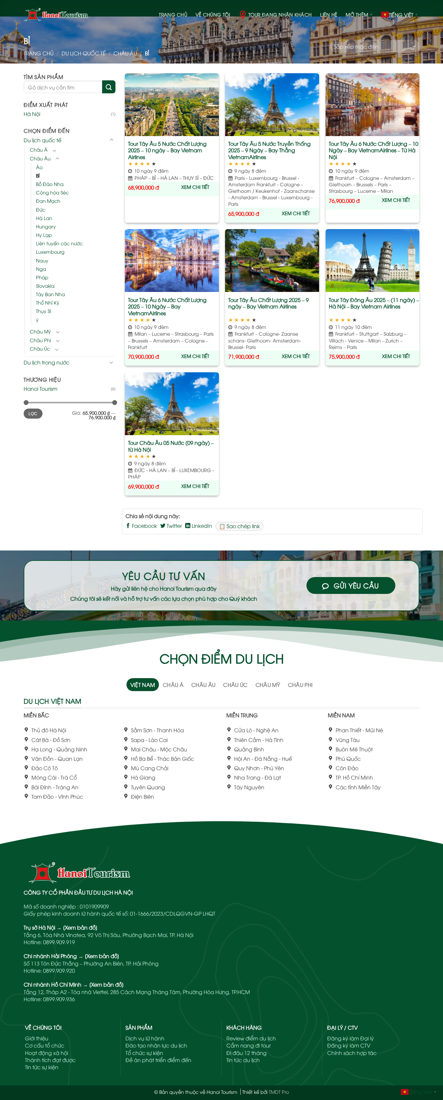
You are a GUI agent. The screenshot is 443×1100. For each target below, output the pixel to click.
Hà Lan (44, 217)
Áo (39, 167)
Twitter (173, 525)
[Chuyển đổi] (111, 140)
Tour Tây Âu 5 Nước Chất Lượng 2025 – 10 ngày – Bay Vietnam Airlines (167, 150)
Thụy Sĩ (43, 311)
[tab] (142, 684)
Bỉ (38, 175)
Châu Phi (40, 340)
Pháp (42, 277)
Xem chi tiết (195, 187)
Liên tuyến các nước (59, 243)
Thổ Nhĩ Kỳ (47, 302)
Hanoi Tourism (40, 388)
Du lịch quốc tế (84, 53)
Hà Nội (32, 113)
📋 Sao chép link (239, 525)
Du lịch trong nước (46, 362)
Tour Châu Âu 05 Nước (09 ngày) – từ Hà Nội (171, 446)
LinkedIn (201, 525)
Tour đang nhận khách (280, 14)
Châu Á (39, 149)
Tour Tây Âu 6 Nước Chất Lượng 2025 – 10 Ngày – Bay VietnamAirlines (167, 306)
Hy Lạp (44, 235)
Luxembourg (50, 252)
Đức (40, 209)
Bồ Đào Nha (50, 184)
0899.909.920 (59, 970)
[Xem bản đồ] (80, 927)
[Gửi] (108, 86)
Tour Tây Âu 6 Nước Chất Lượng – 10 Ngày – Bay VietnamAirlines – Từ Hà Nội (373, 150)
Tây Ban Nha (50, 294)
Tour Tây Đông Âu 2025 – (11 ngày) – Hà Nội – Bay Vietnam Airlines (374, 303)
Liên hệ (328, 14)
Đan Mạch (48, 201)
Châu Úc (40, 348)
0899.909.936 (59, 998)
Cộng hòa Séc (52, 192)
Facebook (144, 525)
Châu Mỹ (40, 331)
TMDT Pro (279, 1092)
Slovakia (45, 286)
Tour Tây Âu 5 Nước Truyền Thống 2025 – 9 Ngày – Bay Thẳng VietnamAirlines (269, 150)
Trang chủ (173, 14)
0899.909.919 (59, 941)
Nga (41, 268)
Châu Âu (125, 53)
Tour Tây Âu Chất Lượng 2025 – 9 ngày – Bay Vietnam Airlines (268, 303)
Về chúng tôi (213, 14)
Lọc (33, 413)
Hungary (46, 226)
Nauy (42, 260)
